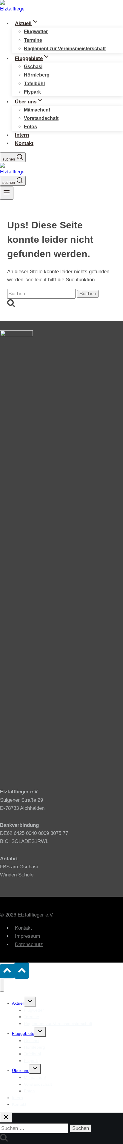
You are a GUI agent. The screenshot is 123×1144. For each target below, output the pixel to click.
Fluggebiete (23, 1033)
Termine (33, 40)
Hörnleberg (37, 74)
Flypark (32, 91)
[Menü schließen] (2, 985)
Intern (22, 135)
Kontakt (24, 143)
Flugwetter (36, 31)
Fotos (30, 126)
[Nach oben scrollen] (7, 971)
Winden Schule (16, 875)
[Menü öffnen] (6, 193)
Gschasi (33, 66)
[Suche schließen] (6, 1117)
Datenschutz (29, 944)
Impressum (27, 936)
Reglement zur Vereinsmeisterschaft (65, 48)
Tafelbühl (34, 83)
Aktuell (18, 1003)
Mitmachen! (37, 109)
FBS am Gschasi (19, 867)
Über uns (20, 1070)
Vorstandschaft (41, 118)
